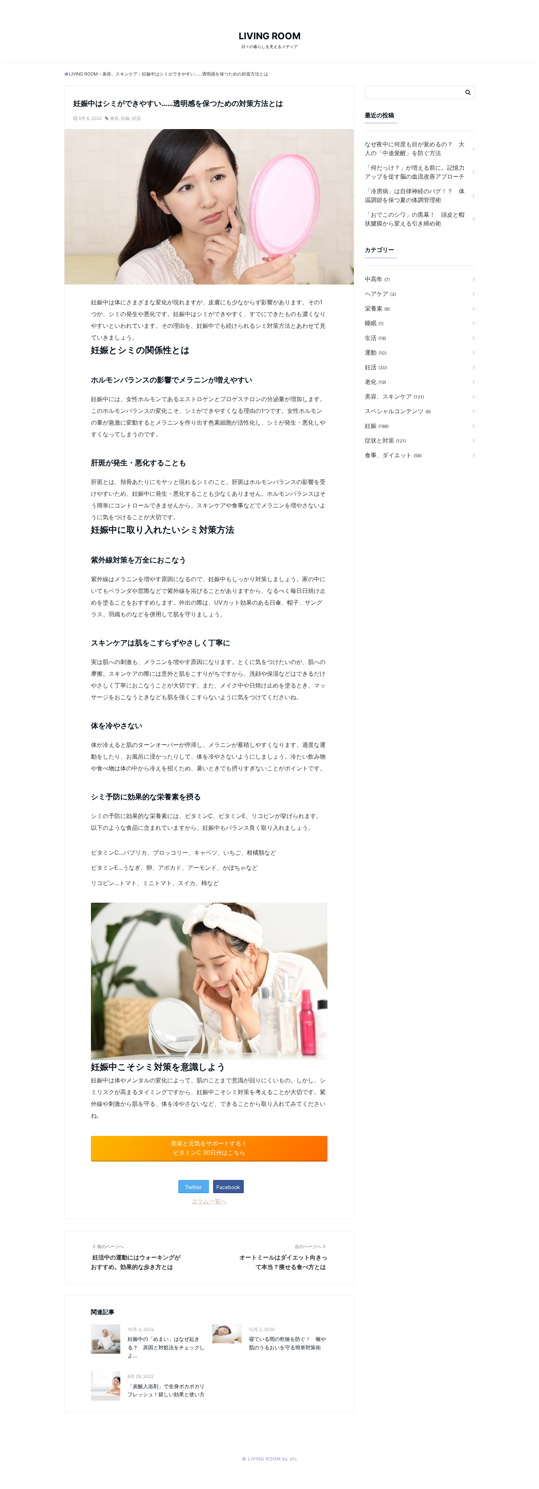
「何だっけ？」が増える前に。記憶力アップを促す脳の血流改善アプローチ (415, 172)
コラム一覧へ (209, 1201)
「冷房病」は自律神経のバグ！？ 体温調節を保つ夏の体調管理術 (415, 195)
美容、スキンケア (394, 396)
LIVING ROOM (270, 35)
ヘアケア (380, 293)
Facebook (228, 1187)
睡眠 (374, 323)
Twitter (193, 1187)
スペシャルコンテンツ (398, 411)
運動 (375, 352)
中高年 (377, 279)
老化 (375, 381)
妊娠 (125, 118)
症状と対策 (385, 440)
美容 (114, 118)
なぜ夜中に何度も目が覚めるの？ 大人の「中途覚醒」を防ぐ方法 (415, 148)
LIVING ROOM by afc (272, 1459)
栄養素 (377, 308)
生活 (375, 337)
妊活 (136, 118)
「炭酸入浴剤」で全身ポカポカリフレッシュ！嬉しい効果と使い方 (166, 1390)
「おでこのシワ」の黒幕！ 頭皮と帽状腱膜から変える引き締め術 (415, 219)
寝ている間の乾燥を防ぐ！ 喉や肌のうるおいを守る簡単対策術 (287, 1343)
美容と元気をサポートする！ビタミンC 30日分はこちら (209, 1148)
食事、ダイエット (393, 455)
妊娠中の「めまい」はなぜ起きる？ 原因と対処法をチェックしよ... (166, 1347)
